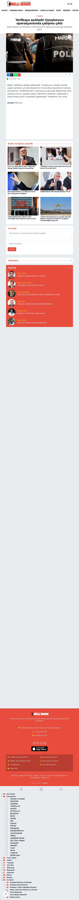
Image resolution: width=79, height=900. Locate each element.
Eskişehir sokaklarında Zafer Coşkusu (31, 276)
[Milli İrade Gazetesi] (18, 3)
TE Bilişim (44, 783)
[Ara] (68, 4)
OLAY (12, 848)
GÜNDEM (66, 10)
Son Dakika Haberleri (49, 764)
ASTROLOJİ (15, 811)
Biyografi (10, 870)
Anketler (10, 872)
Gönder (12, 249)
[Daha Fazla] (19, 74)
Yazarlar (10, 863)
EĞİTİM (75, 10)
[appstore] (39, 748)
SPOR (58, 10)
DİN (11, 821)
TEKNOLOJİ (15, 806)
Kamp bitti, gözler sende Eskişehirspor (32, 323)
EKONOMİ (14, 801)
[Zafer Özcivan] (11, 293)
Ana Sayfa (11, 794)
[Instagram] (41, 743)
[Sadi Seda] (11, 302)
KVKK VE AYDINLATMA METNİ (56, 775)
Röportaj (10, 867)
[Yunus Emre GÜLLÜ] (11, 284)
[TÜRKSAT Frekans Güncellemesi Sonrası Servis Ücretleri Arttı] (55, 156)
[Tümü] (70, 260)
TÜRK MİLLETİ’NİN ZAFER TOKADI (30, 285)
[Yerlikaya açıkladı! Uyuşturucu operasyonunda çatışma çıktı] (39, 52)
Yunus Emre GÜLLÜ (24, 283)
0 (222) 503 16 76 (41, 731)
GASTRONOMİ (16, 833)
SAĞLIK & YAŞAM (47, 10)
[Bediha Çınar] (11, 312)
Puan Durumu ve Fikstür (50, 761)
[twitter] (41, 789)
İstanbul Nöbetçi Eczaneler (19, 757)
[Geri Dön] (6, 894)
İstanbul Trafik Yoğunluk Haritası (20, 761)
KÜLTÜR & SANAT (17, 840)
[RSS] (44, 743)
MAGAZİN (14, 843)
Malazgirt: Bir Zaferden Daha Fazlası (31, 313)
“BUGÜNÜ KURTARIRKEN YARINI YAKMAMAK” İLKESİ (38, 294)
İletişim (9, 877)
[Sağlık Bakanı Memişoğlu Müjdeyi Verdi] (55, 181)
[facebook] (21, 789)
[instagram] (61, 789)
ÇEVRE (13, 818)
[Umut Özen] (11, 274)
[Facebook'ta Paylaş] (8, 74)
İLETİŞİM (36, 775)
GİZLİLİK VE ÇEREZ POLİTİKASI (21, 775)
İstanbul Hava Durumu (50, 757)
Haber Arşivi (14, 768)
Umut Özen (21, 273)
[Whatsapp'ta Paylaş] (15, 74)
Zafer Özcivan (23, 292)
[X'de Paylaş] (11, 74)
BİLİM (12, 816)
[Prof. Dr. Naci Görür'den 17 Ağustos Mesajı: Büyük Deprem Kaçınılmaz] (23, 156)
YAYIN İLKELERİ (35, 778)
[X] (37, 743)
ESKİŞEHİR (14, 828)
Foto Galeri (11, 858)
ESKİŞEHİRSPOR (31, 10)
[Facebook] (34, 743)
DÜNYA (13, 823)
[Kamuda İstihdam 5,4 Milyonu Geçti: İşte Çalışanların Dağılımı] (23, 181)
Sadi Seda (21, 301)
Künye (9, 875)
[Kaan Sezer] (11, 321)
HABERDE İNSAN (16, 10)
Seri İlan (10, 865)
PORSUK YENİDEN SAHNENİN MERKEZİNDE (34, 304)
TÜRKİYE (39, 16)
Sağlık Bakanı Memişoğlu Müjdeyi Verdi (55, 191)
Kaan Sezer (21, 320)
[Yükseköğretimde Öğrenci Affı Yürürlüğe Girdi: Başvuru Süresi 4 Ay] (23, 206)
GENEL (13, 836)
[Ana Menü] (71, 4)
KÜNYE (42, 775)
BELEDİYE (14, 813)
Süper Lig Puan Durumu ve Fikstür (23, 890)
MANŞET (13, 845)
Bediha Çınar (22, 311)
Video (9, 860)
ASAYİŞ (4, 10)
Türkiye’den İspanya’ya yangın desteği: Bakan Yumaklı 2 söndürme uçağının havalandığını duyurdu (55, 218)
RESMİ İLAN (45, 778)
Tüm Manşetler (15, 764)
